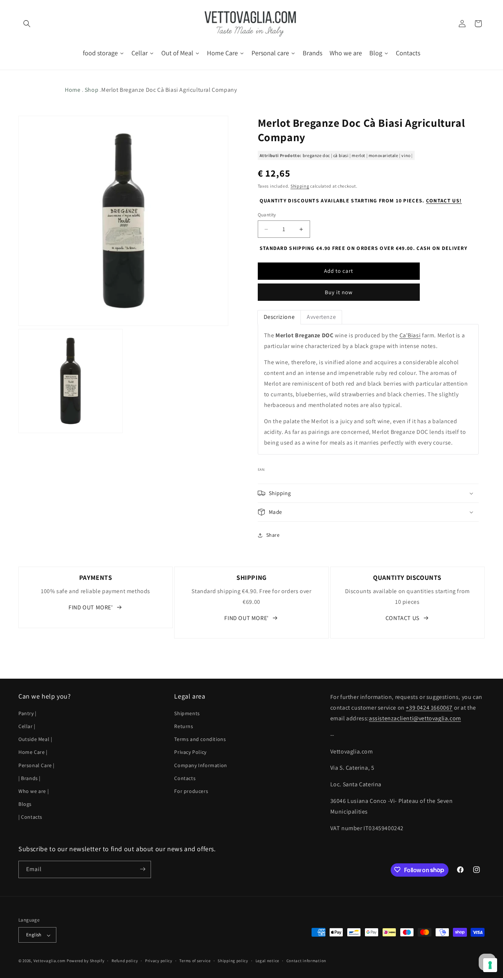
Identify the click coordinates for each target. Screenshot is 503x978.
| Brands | (29, 778)
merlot (358, 155)
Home (72, 90)
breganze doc (316, 155)
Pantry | (27, 713)
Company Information (200, 765)
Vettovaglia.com (50, 961)
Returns (183, 726)
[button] (26, 23)
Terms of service (194, 960)
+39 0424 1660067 (429, 707)
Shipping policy (233, 960)
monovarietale (383, 155)
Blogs (25, 803)
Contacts (185, 778)
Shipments (187, 713)
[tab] (279, 317)
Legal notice (267, 960)
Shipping (300, 186)
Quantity (267, 215)
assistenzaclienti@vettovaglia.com (415, 718)
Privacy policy (158, 960)
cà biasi (341, 155)
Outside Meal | (35, 739)
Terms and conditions (200, 739)
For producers (191, 790)
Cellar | (26, 726)
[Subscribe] (142, 869)
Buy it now (339, 292)
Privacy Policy (190, 752)
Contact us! (444, 200)
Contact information (306, 960)
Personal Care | (36, 765)
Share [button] (273, 535)
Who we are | (33, 790)
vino (405, 155)
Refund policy (125, 960)
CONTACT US (402, 618)
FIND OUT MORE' (90, 607)
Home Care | (33, 752)
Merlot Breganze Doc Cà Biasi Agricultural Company (169, 90)
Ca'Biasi (410, 335)
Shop (91, 90)
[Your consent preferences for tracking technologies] (490, 965)
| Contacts (30, 817)
